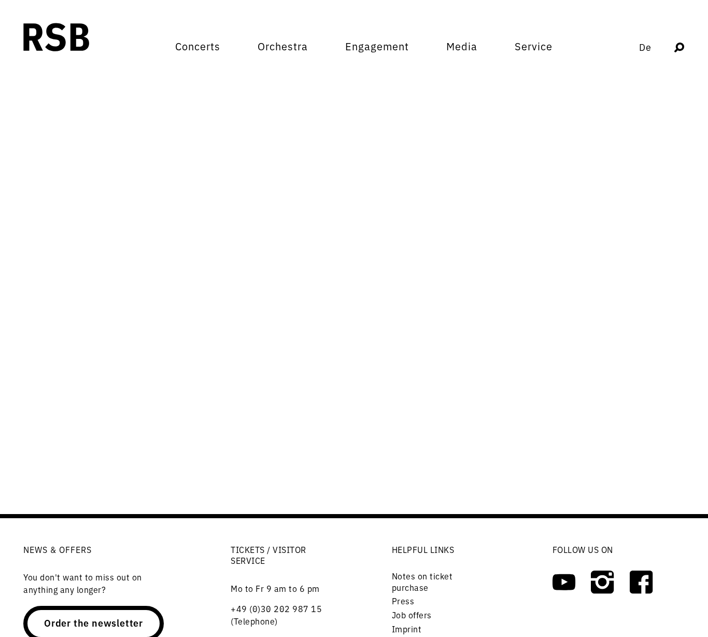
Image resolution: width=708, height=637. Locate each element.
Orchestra (283, 46)
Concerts (197, 46)
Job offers (412, 614)
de (645, 46)
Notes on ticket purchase (422, 581)
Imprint (407, 628)
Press (403, 600)
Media (461, 46)
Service (534, 46)
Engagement (377, 46)
